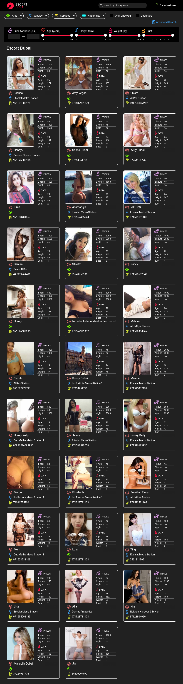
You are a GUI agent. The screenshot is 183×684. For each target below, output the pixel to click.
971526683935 (21, 160)
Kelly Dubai (137, 150)
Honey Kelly (21, 435)
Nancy (134, 264)
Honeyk (18, 150)
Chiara (134, 93)
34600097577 (79, 673)
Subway (38, 15)
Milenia (135, 378)
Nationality (93, 15)
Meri (16, 549)
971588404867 (21, 217)
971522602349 (138, 274)
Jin (73, 663)
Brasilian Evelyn (140, 492)
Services (65, 15)
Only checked (123, 15)
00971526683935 (23, 445)
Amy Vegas (78, 93)
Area (14, 15)
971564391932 (80, 331)
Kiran (16, 207)
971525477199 (138, 388)
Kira (132, 606)
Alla (74, 606)
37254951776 (79, 160)
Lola (74, 549)
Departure (146, 15)
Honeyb (18, 321)
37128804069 (138, 616)
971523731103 (138, 217)
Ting (133, 549)
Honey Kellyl (138, 435)
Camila (17, 378)
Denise (18, 264)
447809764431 (21, 274)
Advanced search (166, 22)
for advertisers (168, 5)
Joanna (18, 93)
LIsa (16, 606)
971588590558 (80, 445)
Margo (17, 492)
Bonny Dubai (79, 378)
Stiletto (76, 264)
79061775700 (21, 502)
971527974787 (21, 388)
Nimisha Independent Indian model (93, 321)
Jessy (75, 435)
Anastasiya (78, 207)
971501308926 (21, 103)
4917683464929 (139, 103)
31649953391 (79, 274)
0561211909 (137, 559)
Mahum (135, 321)
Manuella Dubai (23, 663)
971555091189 (21, 616)
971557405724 (80, 217)
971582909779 (80, 103)
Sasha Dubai (79, 150)
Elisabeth (77, 492)
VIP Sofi (135, 207)
